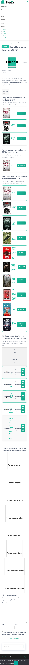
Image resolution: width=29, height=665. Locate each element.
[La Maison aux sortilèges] (7, 238)
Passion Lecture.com (6, 657)
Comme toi (13, 112)
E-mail (16, 624)
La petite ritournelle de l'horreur (14, 324)
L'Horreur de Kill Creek (13, 126)
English (4, 31)
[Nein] (19, 663)
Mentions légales (19, 657)
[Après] (7, 309)
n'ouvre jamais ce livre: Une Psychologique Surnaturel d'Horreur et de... (14, 266)
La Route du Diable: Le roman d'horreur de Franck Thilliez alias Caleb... (14, 253)
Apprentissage (4, 6)
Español (4, 33)
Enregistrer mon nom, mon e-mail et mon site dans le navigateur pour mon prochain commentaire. (14, 633)
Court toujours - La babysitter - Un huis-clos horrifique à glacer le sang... (14, 294)
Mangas (3, 19)
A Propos (25, 657)
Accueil (8, 43)
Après (13, 309)
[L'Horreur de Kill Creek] (6, 126)
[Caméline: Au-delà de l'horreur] (7, 280)
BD (1, 9)
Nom (3, 624)
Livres (2, 13)
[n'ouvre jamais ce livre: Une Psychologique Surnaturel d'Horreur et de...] (6, 267)
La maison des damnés (13, 138)
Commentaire (5, 603)
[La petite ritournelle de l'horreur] (7, 324)
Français (3, 26)
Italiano (4, 36)
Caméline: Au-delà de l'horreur (14, 280)
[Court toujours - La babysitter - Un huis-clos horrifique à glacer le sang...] (7, 295)
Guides (2, 23)
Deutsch (4, 38)
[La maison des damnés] (6, 138)
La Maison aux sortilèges (14, 237)
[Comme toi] (6, 113)
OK (15, 663)
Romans (3, 16)
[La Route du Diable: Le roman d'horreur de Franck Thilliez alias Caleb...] (7, 253)
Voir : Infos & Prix (21, 113)
